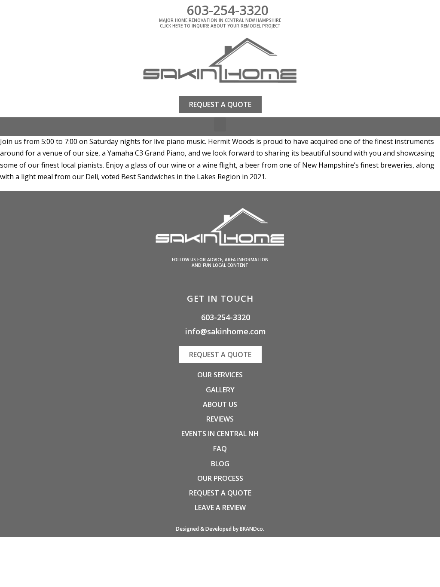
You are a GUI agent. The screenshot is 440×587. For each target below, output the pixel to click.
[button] (220, 124)
